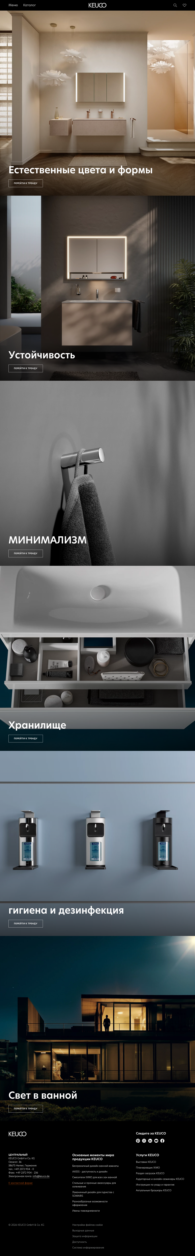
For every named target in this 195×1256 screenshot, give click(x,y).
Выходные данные (83, 1231)
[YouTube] (156, 1141)
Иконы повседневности (86, 1211)
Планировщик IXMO (148, 1168)
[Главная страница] (97, 5)
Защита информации (84, 1236)
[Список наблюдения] (185, 5)
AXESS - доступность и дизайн (89, 1172)
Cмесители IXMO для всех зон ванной (94, 1177)
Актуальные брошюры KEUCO (153, 1190)
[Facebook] (162, 1141)
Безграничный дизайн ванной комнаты (95, 1166)
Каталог (29, 5)
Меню (13, 5)
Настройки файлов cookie (87, 1225)
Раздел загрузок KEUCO (150, 1173)
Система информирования (88, 1248)
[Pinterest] (138, 1141)
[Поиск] (175, 5)
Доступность (79, 1242)
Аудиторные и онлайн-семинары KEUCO (160, 1179)
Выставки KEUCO (146, 1162)
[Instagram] (144, 1141)
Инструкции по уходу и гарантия (155, 1185)
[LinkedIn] (150, 1141)
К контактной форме (20, 1183)
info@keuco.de (41, 1176)
